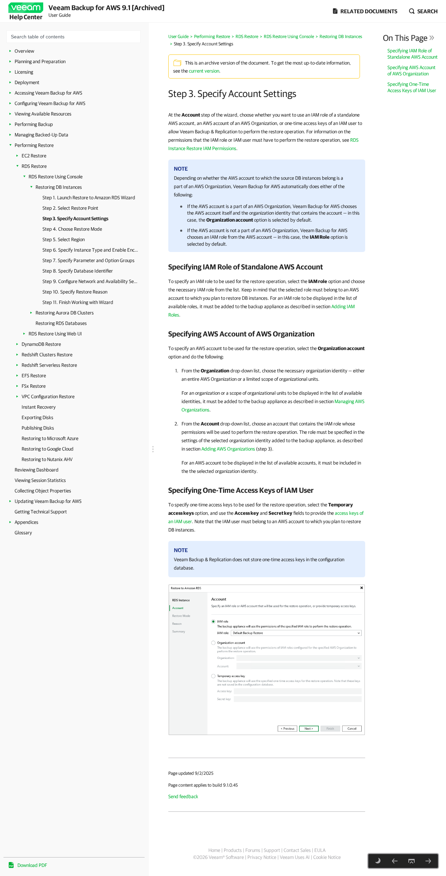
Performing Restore (34, 145)
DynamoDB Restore (41, 344)
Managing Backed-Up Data (41, 135)
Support (272, 850)
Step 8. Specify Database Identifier (78, 271)
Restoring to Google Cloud (48, 449)
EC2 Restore (34, 155)
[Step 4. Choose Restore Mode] (428, 861)
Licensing (24, 72)
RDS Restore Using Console (56, 176)
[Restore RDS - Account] (266, 659)
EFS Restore (34, 375)
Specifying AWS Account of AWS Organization (411, 70)
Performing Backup (34, 124)
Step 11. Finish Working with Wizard (78, 302)
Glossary (23, 532)
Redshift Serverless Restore (49, 365)
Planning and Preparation (40, 61)
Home (214, 850)
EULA (319, 850)
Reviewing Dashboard (37, 470)
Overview (24, 51)
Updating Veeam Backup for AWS (48, 501)
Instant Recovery (39, 407)
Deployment (27, 82)
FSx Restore (34, 386)
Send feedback (183, 796)
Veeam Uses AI (295, 857)
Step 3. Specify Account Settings (75, 218)
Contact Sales (297, 850)
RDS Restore (34, 166)
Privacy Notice (261, 857)
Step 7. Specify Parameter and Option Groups (88, 260)
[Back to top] (411, 861)
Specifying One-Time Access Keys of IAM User (411, 87)
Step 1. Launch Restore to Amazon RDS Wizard (89, 197)
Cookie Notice (327, 857)
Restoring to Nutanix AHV (47, 459)
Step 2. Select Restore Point (70, 208)
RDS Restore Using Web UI (55, 333)
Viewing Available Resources (43, 114)
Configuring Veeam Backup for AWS (50, 103)
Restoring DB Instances (59, 187)
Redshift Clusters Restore (47, 354)
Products (233, 850)
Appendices (26, 522)
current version (204, 71)
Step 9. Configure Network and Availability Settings (90, 281)
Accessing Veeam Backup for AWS (48, 93)
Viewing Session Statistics (40, 480)
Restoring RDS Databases (61, 323)
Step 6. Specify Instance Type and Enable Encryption (90, 250)
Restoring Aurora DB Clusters (65, 312)
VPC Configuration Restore (48, 396)
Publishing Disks (38, 428)
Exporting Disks (37, 417)
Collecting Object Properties (43, 490)
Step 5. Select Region (64, 239)
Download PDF (32, 865)
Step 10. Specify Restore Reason (75, 292)
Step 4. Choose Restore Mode (72, 229)
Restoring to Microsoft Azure (50, 438)
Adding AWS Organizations (228, 449)
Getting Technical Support (41, 511)
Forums (252, 850)
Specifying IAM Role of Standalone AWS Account (412, 54)
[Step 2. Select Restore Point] (395, 861)
